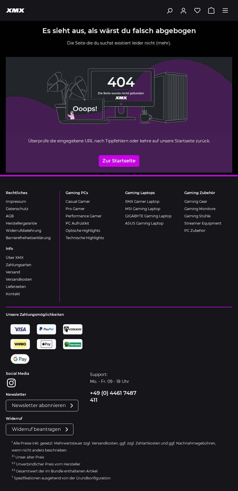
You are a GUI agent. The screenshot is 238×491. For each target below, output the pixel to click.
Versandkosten (19, 279)
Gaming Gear (195, 201)
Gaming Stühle (197, 216)
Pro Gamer (75, 209)
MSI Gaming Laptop (142, 209)
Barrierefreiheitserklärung (28, 238)
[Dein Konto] (183, 10)
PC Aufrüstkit (77, 223)
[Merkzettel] (197, 10)
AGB (10, 216)
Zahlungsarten (18, 265)
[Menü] (225, 10)
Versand (13, 272)
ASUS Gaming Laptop (144, 223)
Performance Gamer (84, 216)
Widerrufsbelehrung (23, 230)
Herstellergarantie (21, 223)
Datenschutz (17, 209)
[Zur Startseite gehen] (15, 10)
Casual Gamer (78, 201)
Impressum (16, 201)
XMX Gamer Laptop (142, 201)
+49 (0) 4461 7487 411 (113, 396)
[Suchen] (169, 10)
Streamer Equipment (202, 223)
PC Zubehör (194, 230)
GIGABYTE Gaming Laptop (148, 216)
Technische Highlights (85, 238)
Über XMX (15, 257)
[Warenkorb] (211, 10)
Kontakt (13, 294)
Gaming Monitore (199, 209)
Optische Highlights (83, 230)
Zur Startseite (119, 161)
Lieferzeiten (16, 286)
